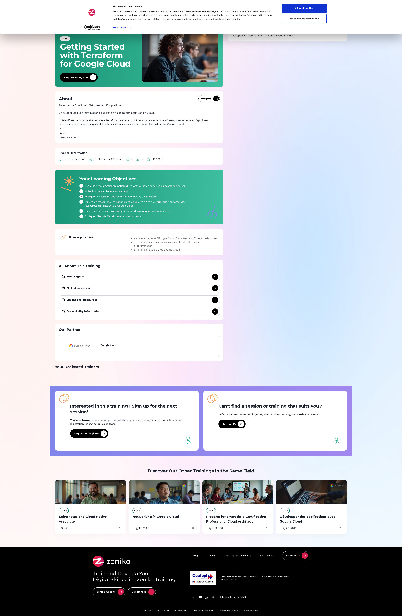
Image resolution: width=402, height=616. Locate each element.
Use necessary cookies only (304, 18)
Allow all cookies (304, 8)
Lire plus (63, 133)
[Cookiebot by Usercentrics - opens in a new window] (92, 27)
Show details (120, 27)
